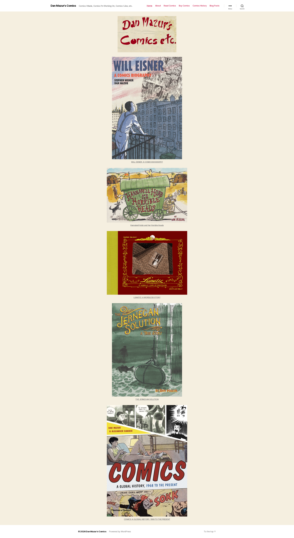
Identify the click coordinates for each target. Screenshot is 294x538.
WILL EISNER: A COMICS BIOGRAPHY (147, 162)
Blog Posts (214, 5)
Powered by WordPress (120, 531)
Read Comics (170, 5)
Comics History (200, 5)
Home (149, 5)
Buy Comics (184, 5)
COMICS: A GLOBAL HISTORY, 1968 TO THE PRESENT (147, 519)
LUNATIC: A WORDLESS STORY (147, 297)
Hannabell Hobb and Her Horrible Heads (147, 225)
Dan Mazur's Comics (63, 5)
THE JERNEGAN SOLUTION (146, 399)
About (158, 5)
